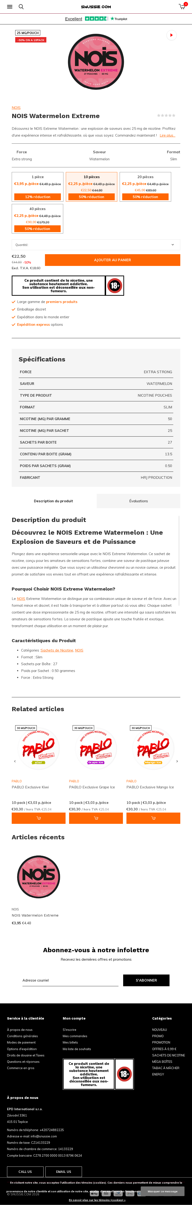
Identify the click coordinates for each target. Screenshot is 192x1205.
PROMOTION (161, 1042)
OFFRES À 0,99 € (164, 1049)
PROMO (158, 1036)
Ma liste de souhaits (77, 1049)
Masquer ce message (162, 1191)
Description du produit (53, 501)
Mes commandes (75, 1036)
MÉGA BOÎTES (162, 1061)
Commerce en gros (20, 1068)
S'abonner (146, 980)
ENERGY (158, 1074)
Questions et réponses (23, 1061)
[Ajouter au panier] (39, 818)
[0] (182, 6)
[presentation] (14, 761)
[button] (10, 7)
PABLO (74, 781)
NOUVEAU (159, 1030)
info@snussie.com (44, 1136)
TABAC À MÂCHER (165, 1068)
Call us (25, 1172)
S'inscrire (69, 1030)
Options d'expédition (22, 1049)
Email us (63, 1172)
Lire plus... (167, 135)
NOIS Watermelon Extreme (35, 915)
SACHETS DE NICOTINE (168, 1055)
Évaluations (138, 501)
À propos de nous (20, 1030)
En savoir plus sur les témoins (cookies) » (97, 1200)
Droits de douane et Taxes (25, 1055)
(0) (178, 115)
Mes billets (70, 1042)
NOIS (16, 107)
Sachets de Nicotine (57, 650)
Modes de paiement (21, 1042)
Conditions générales (22, 1036)
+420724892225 (52, 1130)
